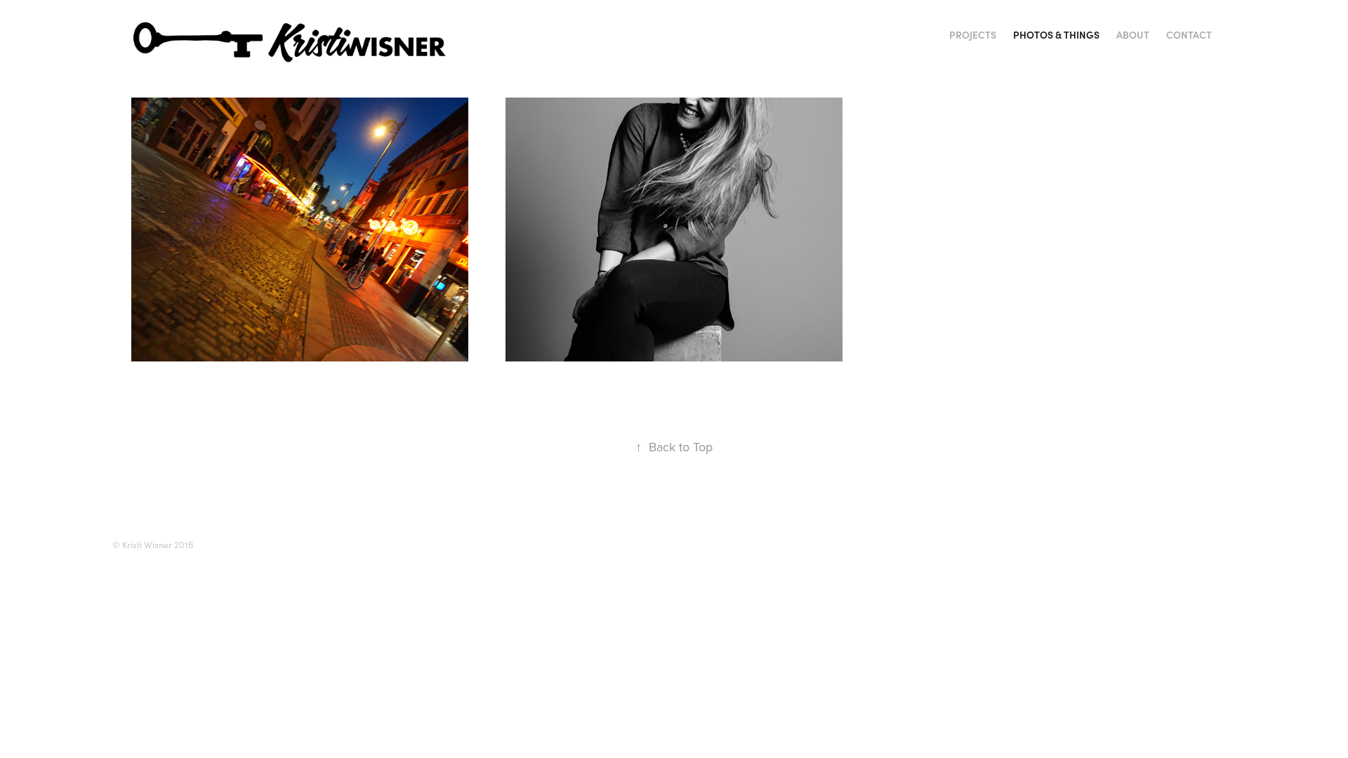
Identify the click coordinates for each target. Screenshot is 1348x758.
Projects (972, 34)
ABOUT (1132, 34)
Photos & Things (1056, 34)
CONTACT (1189, 34)
